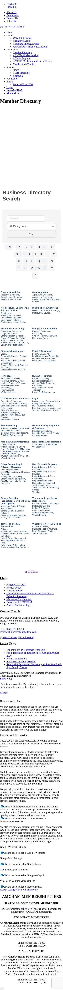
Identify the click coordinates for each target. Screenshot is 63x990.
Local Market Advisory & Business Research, (15, 473)
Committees (12, 15)
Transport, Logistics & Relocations (44, 499)
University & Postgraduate (12, 345)
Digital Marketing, (22, 449)
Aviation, (16, 428)
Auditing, (16, 295)
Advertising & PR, (8, 444)
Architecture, (6, 313)
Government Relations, (11, 470)
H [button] (23, 254)
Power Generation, (49, 336)
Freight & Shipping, (40, 508)
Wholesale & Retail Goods (46, 523)
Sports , (35, 533)
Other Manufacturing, (19, 433)
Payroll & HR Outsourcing (43, 392)
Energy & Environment (44, 328)
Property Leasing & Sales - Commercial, (44, 468)
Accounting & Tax (11, 292)
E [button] (45, 247)
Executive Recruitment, (42, 381)
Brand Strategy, (7, 449)
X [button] (45, 268)
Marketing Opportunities (19, 599)
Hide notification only (27, 889)
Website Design (8, 458)
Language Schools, (9, 333)
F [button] (52, 247)
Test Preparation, (21, 343)
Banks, (4, 354)
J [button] (35, 254)
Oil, (38, 336)
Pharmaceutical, (8, 390)
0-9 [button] (9, 247)
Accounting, (6, 295)
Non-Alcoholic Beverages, (43, 358)
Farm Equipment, (53, 299)
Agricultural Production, (42, 297)
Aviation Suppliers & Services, (14, 531)
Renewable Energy (40, 338)
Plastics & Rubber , (9, 435)
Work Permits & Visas (50, 410)
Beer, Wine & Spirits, (41, 354)
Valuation (36, 492)
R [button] (45, 261)
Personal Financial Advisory (13, 370)
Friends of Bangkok (16, 658)
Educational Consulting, (11, 331)
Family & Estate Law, (41, 403)
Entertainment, (7, 451)
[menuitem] (34, 12)
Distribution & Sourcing (45, 307)
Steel (20, 435)
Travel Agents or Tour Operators (15, 547)
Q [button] (39, 261)
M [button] (54, 254)
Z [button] (35, 275)
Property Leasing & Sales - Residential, (44, 477)
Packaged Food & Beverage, (45, 529)
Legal (35, 398)
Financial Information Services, (14, 356)
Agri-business (40, 292)
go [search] (33, 234)
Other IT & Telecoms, (10, 410)
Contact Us (12, 18)
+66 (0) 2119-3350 (14, 629)
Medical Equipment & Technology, (10, 386)
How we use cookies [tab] (10, 701)
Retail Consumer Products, (44, 531)
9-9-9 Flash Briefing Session (21, 661)
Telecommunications (10, 419)
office (24, 908)
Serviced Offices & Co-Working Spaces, (45, 488)
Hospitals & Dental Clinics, (12, 381)
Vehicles (43, 533)
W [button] (38, 268)
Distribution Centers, (41, 506)
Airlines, (4, 529)
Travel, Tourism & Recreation (10, 525)
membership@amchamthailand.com (18, 632)
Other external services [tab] (11, 821)
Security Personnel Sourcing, (13, 515)
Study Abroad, (7, 343)
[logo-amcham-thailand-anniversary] (12, 26)
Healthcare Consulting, (11, 379)
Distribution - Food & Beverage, (46, 311)
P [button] (32, 261)
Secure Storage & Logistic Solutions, (12, 512)
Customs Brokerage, (50, 504)
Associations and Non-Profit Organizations (44, 445)
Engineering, (6, 322)
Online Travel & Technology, (13, 545)
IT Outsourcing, (7, 408)
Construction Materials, (11, 320)
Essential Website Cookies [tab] (13, 735)
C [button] (32, 247)
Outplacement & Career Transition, (42, 389)
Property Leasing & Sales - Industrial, (44, 473)
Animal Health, (38, 299)
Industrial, (5, 433)
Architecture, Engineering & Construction (15, 309)
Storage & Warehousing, (43, 513)
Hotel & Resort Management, (13, 538)
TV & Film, (24, 456)
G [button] (17, 254)
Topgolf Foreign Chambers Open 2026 (26, 649)
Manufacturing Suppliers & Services (46, 426)
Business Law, (38, 401)
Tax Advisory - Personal (11, 299)
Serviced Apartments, (41, 485)
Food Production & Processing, (45, 356)
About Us (11, 12)
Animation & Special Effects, (13, 447)
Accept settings (8, 889)
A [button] (19, 247)
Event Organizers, (8, 534)
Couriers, (36, 504)
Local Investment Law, (51, 408)
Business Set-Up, (53, 401)
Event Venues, (23, 534)
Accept (3, 692)
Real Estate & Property (44, 464)
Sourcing (48, 313)
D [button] (39, 247)
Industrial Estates (39, 435)
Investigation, (6, 508)
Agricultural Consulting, (42, 295)
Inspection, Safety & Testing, (13, 506)
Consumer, (5, 431)
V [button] (32, 268)
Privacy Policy (13, 587)
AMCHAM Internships (18, 605)
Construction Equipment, (11, 318)
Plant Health (37, 301)
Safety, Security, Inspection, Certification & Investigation (15, 501)
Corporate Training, (40, 379)
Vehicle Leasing (39, 515)
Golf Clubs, (5, 536)
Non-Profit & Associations (46, 441)
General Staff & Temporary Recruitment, (43, 384)
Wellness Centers (8, 392)
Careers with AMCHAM (19, 602)
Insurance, (5, 358)
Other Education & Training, (13, 336)
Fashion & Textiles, (40, 527)
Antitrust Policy (14, 590)
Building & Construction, (11, 315)
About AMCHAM (16, 584)
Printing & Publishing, (10, 454)
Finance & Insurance (12, 351)
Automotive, (6, 428)
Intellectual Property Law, (43, 406)
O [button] (26, 261)
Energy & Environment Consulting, (42, 332)
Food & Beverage (41, 351)
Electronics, (16, 431)
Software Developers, (10, 412)
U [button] (25, 268)
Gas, (34, 336)
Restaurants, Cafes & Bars (43, 361)
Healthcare (7, 375)
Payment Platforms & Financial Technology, (14, 366)
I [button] (29, 254)
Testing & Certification (10, 517)
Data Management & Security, (14, 406)
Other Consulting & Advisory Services (11, 465)
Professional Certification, (12, 340)
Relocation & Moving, (41, 510)
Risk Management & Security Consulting (13, 482)
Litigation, (36, 408)
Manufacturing (9, 425)
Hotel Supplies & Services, (12, 540)
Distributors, (37, 313)
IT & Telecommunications (15, 398)
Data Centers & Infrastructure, (14, 403)
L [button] (47, 254)
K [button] (41, 254)
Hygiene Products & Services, (14, 383)
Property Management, (42, 481)
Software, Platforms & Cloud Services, (13, 416)
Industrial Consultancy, (42, 431)
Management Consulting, (12, 476)
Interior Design (19, 322)
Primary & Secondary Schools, (14, 338)
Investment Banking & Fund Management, (13, 362)
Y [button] (52, 268)
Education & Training (12, 328)
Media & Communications (15, 441)
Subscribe (11, 21)
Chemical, (24, 428)
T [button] (19, 268)
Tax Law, (36, 410)
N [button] (19, 261)
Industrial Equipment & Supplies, (46, 433)
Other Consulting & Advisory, (13, 479)
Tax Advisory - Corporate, (12, 297)
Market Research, (22, 451)
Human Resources (42, 375)
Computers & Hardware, (11, 401)
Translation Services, (10, 456)
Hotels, (4, 543)
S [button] (52, 261)
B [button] (26, 247)
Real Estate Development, (43, 483)
